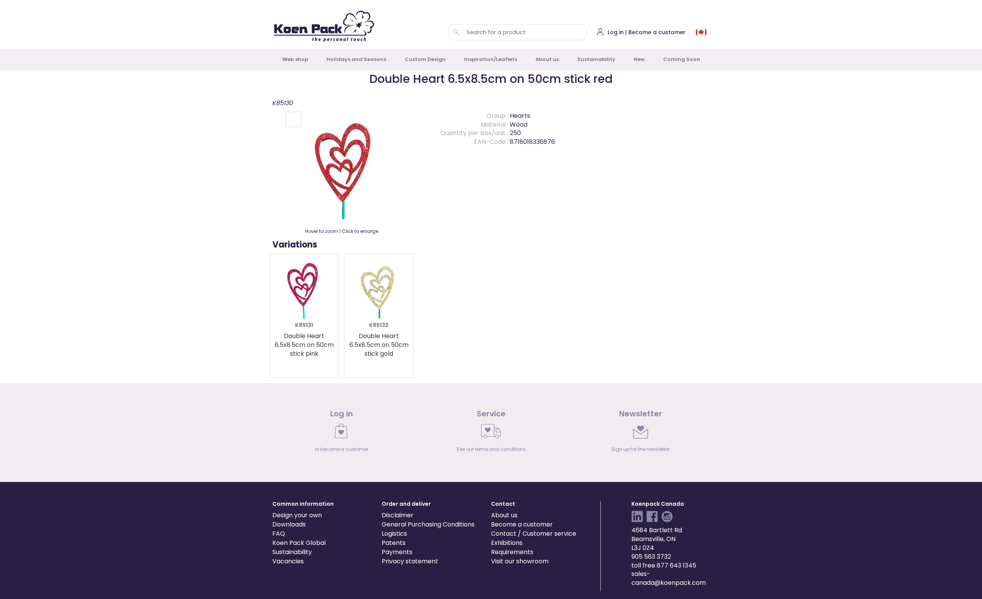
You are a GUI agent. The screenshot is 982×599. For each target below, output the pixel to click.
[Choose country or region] (701, 32)
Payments (397, 552)
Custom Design (425, 59)
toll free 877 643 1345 (663, 565)
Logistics (394, 533)
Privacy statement (410, 561)
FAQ (278, 533)
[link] (341, 433)
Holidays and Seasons (356, 59)
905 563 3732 (651, 556)
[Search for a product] (456, 32)
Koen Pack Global (299, 542)
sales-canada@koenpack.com (668, 578)
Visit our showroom (520, 561)
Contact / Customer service (533, 533)
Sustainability (596, 59)
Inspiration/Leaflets (490, 59)
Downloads (289, 524)
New (639, 59)
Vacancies (288, 561)
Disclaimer (398, 515)
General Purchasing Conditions (428, 524)
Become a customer (522, 524)
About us (547, 59)
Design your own (297, 515)
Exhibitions (506, 542)
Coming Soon (681, 59)
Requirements (512, 552)
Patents (393, 542)
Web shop (295, 59)
